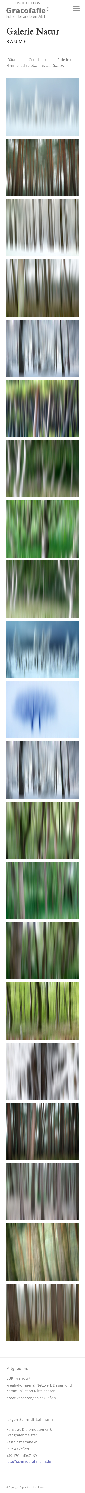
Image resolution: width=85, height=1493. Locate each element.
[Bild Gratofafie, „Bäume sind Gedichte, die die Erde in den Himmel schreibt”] (44, 108)
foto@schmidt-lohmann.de (28, 1461)
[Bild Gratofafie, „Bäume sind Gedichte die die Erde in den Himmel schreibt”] (44, 169)
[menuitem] (73, 8)
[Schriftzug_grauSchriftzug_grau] (35, 10)
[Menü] (73, 8)
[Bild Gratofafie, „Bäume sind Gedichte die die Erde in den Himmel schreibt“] (44, 229)
